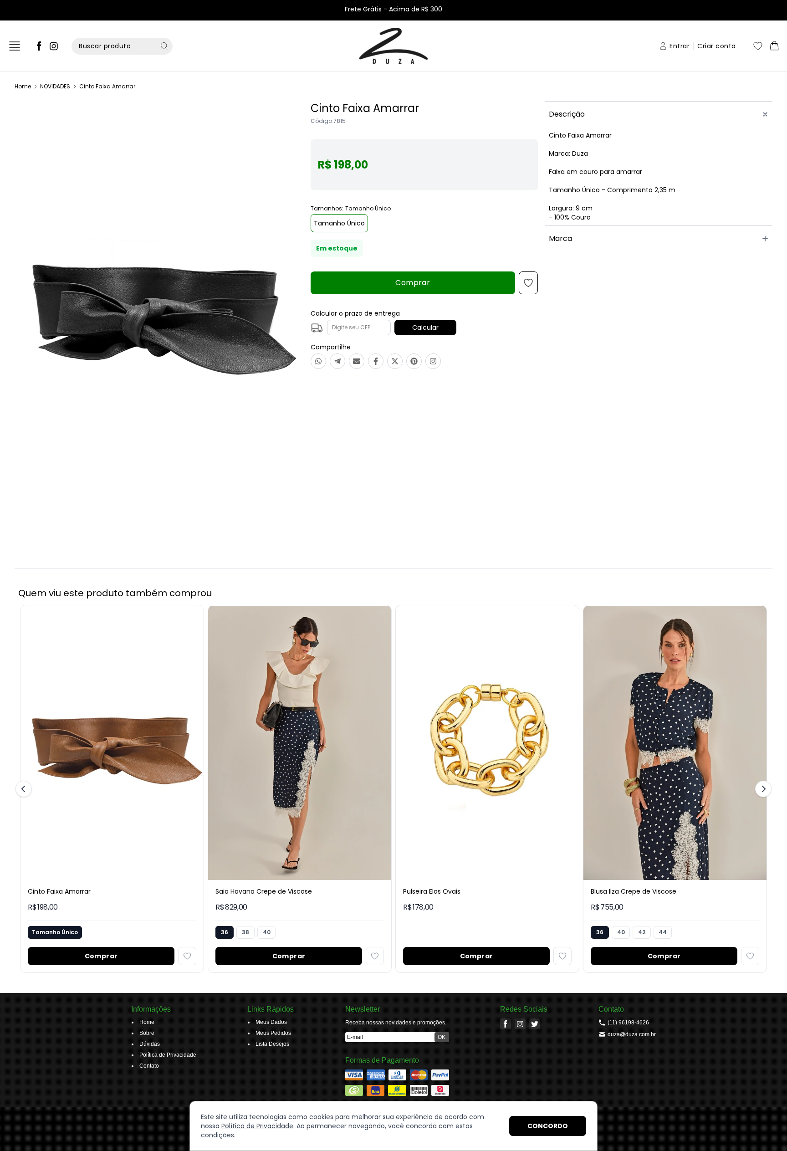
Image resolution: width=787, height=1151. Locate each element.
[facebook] (39, 46)
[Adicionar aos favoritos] (187, 956)
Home (23, 86)
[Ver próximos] (761, 789)
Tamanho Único (339, 223)
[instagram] (53, 46)
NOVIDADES (55, 86)
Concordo (547, 1126)
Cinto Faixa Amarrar (107, 86)
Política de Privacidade (257, 1126)
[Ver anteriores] (25, 789)
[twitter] (534, 1023)
